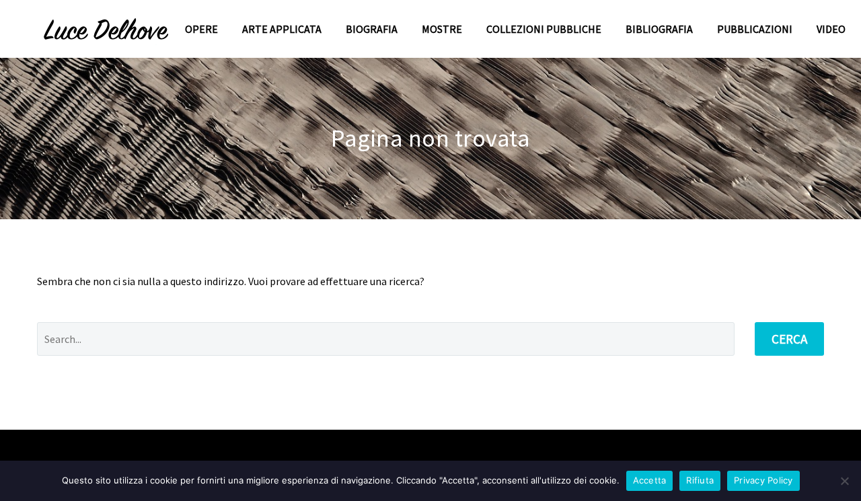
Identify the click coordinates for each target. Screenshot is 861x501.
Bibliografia (659, 29)
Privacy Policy (763, 480)
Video (831, 29)
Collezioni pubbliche (543, 29)
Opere (201, 29)
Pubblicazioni (754, 29)
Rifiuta (700, 480)
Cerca (789, 339)
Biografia (372, 29)
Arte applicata (282, 29)
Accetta (650, 480)
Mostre (442, 29)
